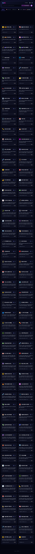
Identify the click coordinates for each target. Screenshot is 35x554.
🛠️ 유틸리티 (15, 9)
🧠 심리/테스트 (8, 9)
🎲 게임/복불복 (20, 9)
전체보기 (3, 9)
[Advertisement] (17, 18)
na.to (4, 3)
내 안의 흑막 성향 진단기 (26, 5)
